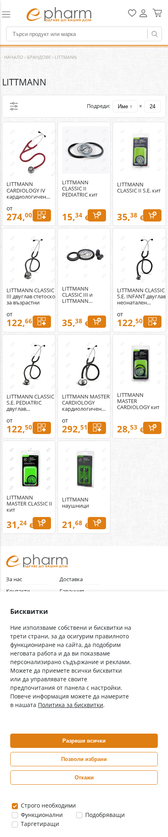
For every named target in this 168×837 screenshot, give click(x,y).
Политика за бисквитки (70, 705)
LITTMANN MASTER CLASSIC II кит (29, 504)
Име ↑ (125, 106)
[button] (10, 14)
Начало (13, 57)
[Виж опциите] (42, 215)
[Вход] (143, 16)
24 (152, 106)
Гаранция (72, 591)
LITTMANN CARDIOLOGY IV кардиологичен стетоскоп (26, 190)
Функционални (41, 815)
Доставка (71, 579)
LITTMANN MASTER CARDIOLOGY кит (138, 401)
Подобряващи (104, 815)
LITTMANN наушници (75, 503)
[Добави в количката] (97, 215)
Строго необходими (47, 805)
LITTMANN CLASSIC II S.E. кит (139, 187)
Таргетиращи (39, 824)
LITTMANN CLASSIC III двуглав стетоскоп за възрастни (33, 296)
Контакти (18, 591)
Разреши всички (84, 741)
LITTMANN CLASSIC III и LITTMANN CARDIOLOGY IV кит (81, 295)
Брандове (39, 57)
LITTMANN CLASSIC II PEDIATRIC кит (79, 188)
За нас (14, 579)
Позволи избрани (84, 759)
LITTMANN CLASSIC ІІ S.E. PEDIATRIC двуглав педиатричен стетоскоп (33, 403)
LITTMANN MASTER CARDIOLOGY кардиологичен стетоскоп (86, 403)
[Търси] (154, 34)
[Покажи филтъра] (13, 106)
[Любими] (132, 15)
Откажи (84, 777)
